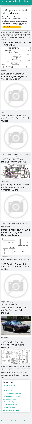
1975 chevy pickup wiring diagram (11, 396)
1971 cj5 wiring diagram (9, 390)
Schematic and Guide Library (15, 1)
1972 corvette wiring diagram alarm (11, 388)
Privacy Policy (24, 420)
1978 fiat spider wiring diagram (10, 401)
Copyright (10, 420)
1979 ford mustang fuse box (10, 399)
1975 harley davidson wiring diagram (12, 393)
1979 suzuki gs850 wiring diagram (11, 410)
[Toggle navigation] (3, 3)
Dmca (16, 420)
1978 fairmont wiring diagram (10, 407)
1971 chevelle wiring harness (10, 404)
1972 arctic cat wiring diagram (10, 385)
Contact (3, 420)
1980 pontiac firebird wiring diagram (11, 26)
